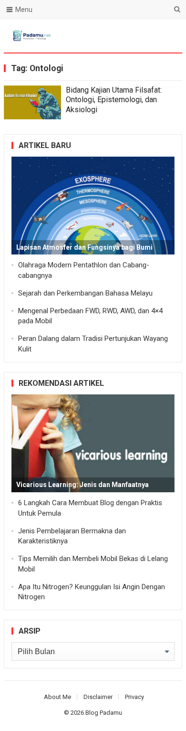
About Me (57, 696)
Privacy (134, 696)
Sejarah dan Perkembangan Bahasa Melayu (85, 293)
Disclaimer (98, 696)
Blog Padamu (103, 712)
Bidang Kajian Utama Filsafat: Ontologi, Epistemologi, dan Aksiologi (114, 100)
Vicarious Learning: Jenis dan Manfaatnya (82, 484)
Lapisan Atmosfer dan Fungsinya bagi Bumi (84, 247)
